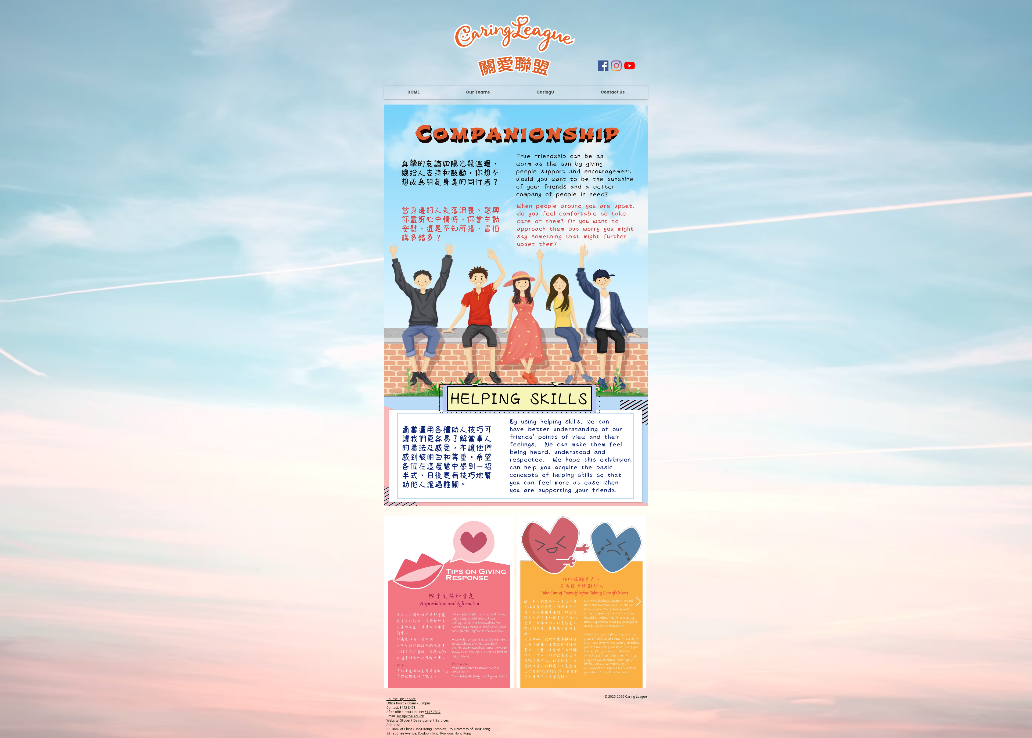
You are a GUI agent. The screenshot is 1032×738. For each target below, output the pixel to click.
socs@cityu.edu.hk (410, 716)
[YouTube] (629, 65)
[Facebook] (603, 65)
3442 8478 (407, 707)
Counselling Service (401, 699)
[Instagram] (616, 65)
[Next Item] (638, 602)
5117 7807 (432, 712)
